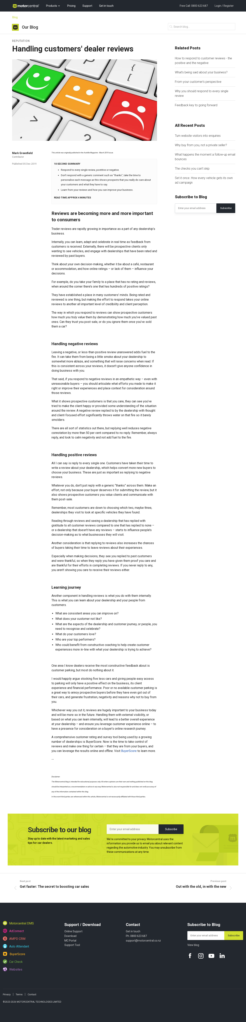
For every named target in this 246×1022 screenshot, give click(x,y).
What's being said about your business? (201, 72)
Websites (15, 969)
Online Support (73, 931)
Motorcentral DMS (21, 923)
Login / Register (224, 5)
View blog (193, 945)
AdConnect (16, 931)
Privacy (7, 994)
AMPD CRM (16, 939)
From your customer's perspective (198, 82)
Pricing (71, 5)
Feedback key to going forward (196, 105)
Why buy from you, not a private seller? (201, 145)
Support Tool (72, 945)
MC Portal (70, 940)
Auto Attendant (18, 946)
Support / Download (82, 924)
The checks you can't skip (192, 168)
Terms (19, 994)
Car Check (15, 962)
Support (87, 5)
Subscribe (226, 208)
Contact (133, 924)
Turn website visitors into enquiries (198, 136)
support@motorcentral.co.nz (143, 940)
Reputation (21, 40)
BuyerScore (129, 751)
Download (70, 935)
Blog (15, 17)
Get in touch (106, 5)
